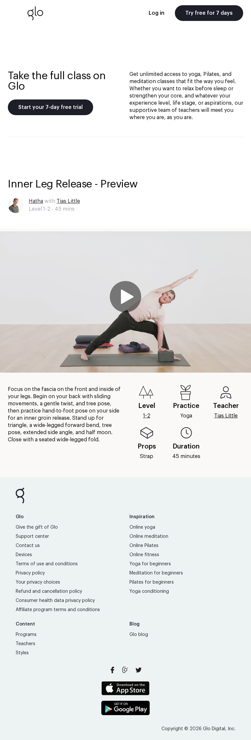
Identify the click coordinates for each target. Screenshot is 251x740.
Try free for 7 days (209, 13)
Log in (156, 13)
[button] (125, 302)
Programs (26, 634)
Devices (24, 555)
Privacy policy (30, 573)
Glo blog (138, 634)
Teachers (25, 644)
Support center (32, 536)
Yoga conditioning (149, 591)
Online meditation (148, 536)
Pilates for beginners (151, 582)
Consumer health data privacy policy (55, 600)
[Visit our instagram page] (125, 670)
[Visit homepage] (35, 13)
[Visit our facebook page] (112, 670)
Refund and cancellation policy (49, 591)
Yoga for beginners (150, 564)
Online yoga (142, 527)
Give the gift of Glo (37, 527)
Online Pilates (144, 545)
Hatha (36, 201)
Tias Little (68, 201)
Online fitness (144, 555)
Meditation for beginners (156, 573)
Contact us (28, 545)
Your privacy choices (38, 582)
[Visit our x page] (138, 670)
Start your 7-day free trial (50, 107)
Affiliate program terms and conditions (58, 610)
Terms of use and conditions (47, 564)
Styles (22, 653)
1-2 (146, 415)
